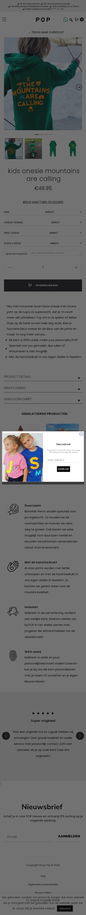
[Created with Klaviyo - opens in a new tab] (43, 483)
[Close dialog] (81, 434)
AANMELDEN (63, 469)
